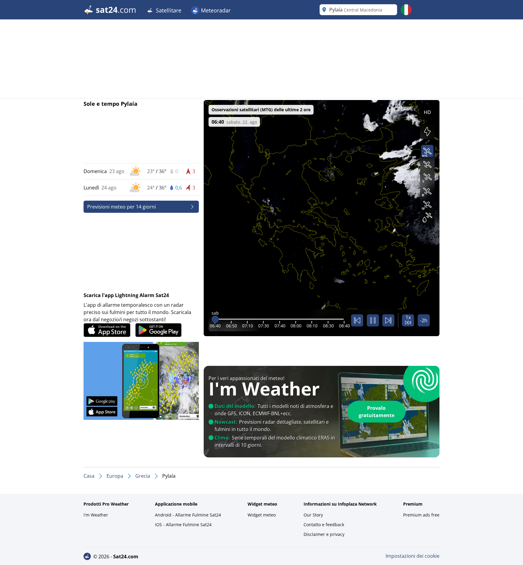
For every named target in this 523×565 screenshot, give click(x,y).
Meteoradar (215, 10)
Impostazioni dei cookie (412, 556)
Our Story (313, 515)
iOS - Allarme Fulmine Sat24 (183, 524)
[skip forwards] (388, 320)
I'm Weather (96, 515)
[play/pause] (373, 320)
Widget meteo (262, 515)
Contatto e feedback (324, 524)
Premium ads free (421, 515)
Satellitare (167, 10)
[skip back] (357, 320)
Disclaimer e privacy (324, 534)
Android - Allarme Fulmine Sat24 (188, 515)
